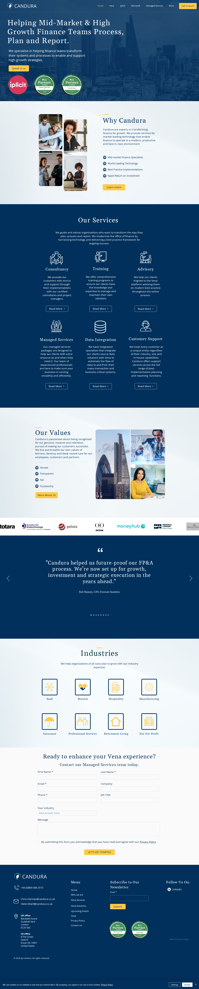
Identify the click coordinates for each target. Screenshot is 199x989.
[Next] (191, 578)
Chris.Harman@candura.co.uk (38, 899)
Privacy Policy (78, 920)
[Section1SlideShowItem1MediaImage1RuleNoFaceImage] (93, 615)
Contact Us (76, 925)
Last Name (107, 772)
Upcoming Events (80, 911)
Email (41, 784)
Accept (187, 984)
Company (106, 784)
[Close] (195, 984)
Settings (174, 984)
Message (43, 819)
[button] (112, 5)
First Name (44, 772)
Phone (41, 795)
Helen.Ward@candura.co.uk (36, 903)
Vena (73, 915)
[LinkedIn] (169, 889)
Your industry (46, 808)
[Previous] (8, 578)
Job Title (105, 795)
